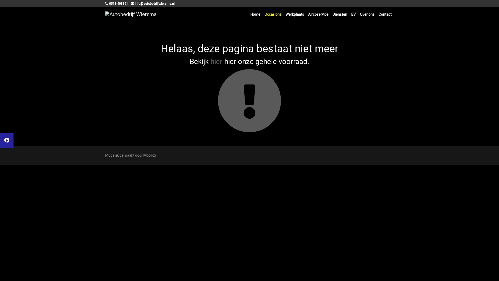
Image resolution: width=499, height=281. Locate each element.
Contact (385, 14)
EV (353, 14)
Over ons (367, 14)
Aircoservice (318, 14)
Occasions (273, 14)
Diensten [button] (340, 14)
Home (255, 14)
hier (216, 61)
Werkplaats (295, 14)
